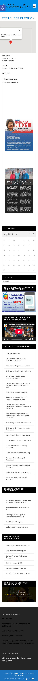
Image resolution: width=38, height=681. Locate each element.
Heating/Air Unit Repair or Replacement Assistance (15, 516)
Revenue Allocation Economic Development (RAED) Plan (17, 398)
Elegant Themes (18, 673)
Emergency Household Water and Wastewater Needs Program (18, 501)
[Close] (19, 30)
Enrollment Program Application (18, 366)
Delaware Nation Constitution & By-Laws (18, 384)
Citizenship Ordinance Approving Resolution (18, 429)
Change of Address (13, 353)
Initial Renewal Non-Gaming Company (16, 446)
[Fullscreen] (33, 339)
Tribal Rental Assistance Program (18, 472)
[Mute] (30, 339)
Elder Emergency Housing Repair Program (18, 466)
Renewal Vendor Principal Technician (15, 459)
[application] (19, 331)
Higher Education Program (16, 551)
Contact (13, 679)
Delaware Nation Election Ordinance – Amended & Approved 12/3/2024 (18, 406)
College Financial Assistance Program (16, 557)
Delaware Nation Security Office (13, 68)
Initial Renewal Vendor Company (18, 453)
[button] (2, 8)
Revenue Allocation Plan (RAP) (17, 392)
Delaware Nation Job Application (18, 435)
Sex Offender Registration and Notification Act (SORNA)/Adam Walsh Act (17, 415)
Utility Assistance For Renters (17, 527)
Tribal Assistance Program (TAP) (18, 545)
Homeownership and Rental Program (16, 478)
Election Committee (10, 79)
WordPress (19, 676)
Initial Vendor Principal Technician (18, 440)
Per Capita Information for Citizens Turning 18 (16, 360)
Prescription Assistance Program (18, 573)
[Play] (5, 339)
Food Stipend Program (14, 522)
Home (7, 679)
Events (3, 36)
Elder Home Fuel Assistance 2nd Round (17, 508)
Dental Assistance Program (16, 568)
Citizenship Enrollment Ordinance (18, 371)
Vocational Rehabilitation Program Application (15, 377)
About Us (20, 679)
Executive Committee (11, 83)
